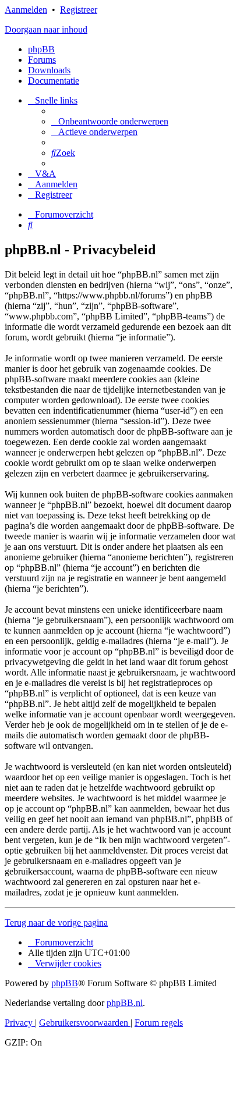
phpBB (41, 49)
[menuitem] (109, 121)
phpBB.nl (125, 1003)
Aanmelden (26, 10)
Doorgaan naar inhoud (46, 29)
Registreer (78, 10)
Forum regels (159, 1023)
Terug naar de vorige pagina (56, 922)
